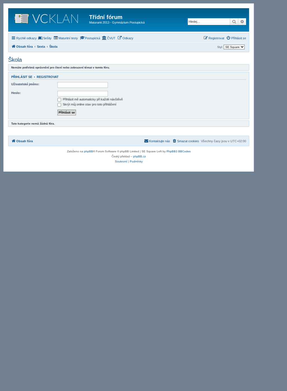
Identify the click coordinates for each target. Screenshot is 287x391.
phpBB (88, 151)
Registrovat (48, 77)
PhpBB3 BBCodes (178, 151)
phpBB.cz (139, 156)
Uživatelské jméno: (25, 84)
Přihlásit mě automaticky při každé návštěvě (92, 99)
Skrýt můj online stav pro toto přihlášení (89, 104)
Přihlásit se (21, 77)
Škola (15, 60)
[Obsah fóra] (49, 20)
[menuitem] (45, 38)
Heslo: (16, 93)
